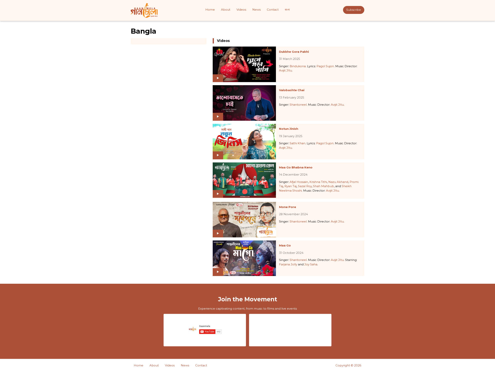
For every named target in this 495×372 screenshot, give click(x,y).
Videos (241, 9)
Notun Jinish (288, 129)
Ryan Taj (290, 186)
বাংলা (287, 9)
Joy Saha (310, 264)
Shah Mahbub (323, 186)
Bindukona (298, 66)
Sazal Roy (305, 186)
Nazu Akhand (338, 182)
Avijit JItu (285, 70)
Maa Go (285, 245)
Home (210, 9)
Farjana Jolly (288, 264)
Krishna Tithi (318, 182)
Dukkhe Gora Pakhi (294, 52)
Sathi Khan (297, 143)
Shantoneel (298, 104)
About (225, 9)
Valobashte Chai (291, 90)
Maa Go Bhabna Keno (295, 167)
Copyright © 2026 (348, 365)
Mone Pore (287, 207)
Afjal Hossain (299, 182)
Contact (273, 9)
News (256, 9)
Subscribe (353, 10)
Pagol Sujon (325, 66)
